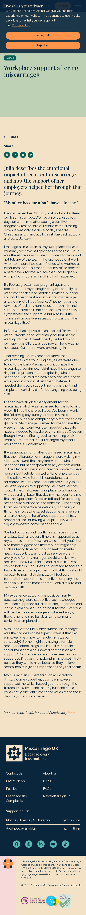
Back (14, 136)
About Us (50, 773)
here (71, 713)
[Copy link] (30, 155)
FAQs (47, 789)
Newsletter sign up (57, 796)
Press (47, 781)
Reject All (43, 45)
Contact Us (14, 773)
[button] (7, 155)
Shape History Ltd (71, 885)
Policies (11, 789)
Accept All (43, 35)
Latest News (15, 781)
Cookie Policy (21, 25)
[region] (43, 26)
